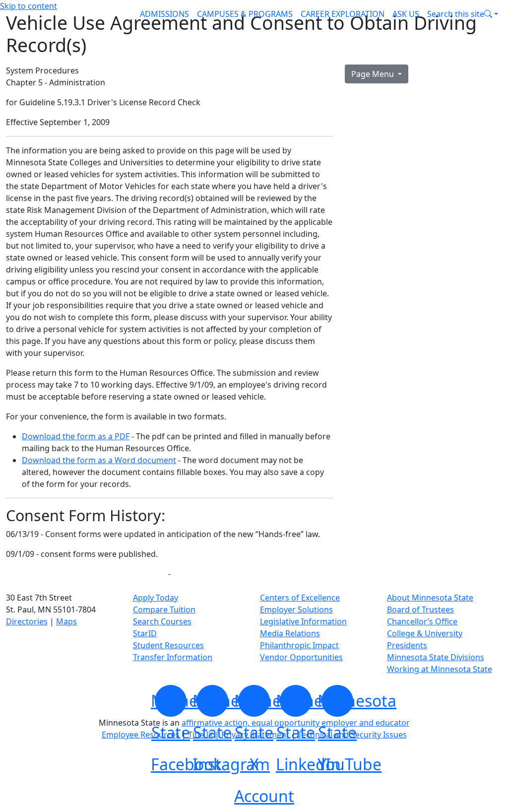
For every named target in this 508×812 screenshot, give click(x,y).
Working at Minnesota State (439, 669)
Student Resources (168, 645)
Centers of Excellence (300, 597)
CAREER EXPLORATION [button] (342, 13)
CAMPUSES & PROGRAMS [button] (245, 13)
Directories (27, 621)
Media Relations (290, 633)
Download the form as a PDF (75, 436)
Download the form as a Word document (99, 460)
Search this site (455, 13)
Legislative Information (303, 621)
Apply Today (155, 597)
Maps (66, 621)
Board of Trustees (420, 609)
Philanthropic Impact (299, 645)
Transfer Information (172, 657)
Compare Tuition (164, 609)
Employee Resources (141, 734)
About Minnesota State (430, 597)
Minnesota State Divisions (435, 657)
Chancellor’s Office (422, 621)
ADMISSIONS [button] (164, 13)
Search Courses (162, 621)
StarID (145, 633)
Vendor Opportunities (301, 657)
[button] (462, 14)
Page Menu (373, 73)
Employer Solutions (296, 609)
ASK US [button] (405, 13)
